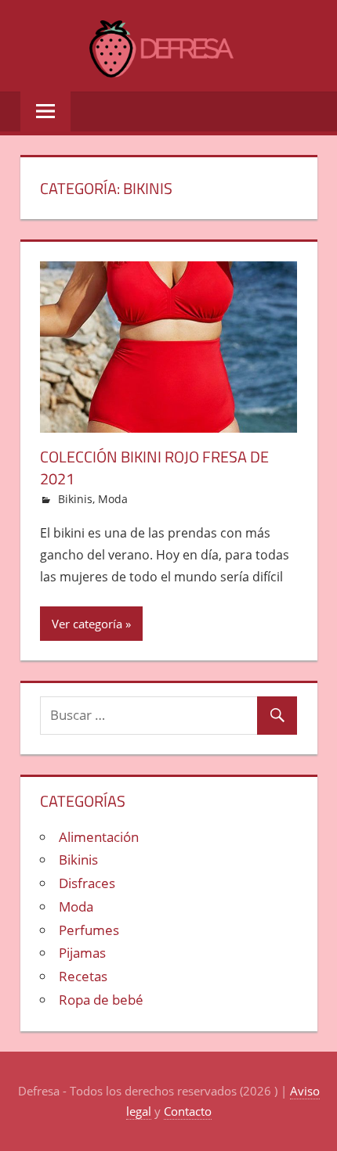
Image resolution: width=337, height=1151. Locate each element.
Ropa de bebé (101, 1000)
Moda (113, 498)
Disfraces (87, 883)
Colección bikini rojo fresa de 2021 (154, 467)
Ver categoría (87, 623)
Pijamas (82, 953)
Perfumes (89, 930)
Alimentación (99, 837)
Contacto (188, 1111)
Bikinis (75, 498)
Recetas (83, 976)
